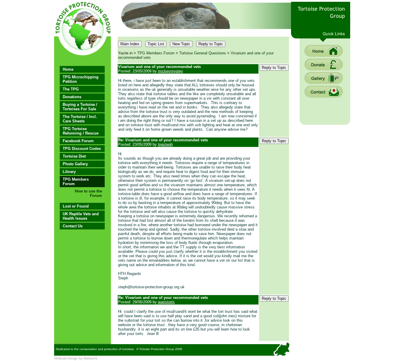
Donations (72, 97)
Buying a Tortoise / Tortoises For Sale (80, 106)
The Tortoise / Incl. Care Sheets (80, 118)
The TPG (71, 89)
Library (69, 171)
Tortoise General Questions (202, 53)
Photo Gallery (75, 164)
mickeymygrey (170, 71)
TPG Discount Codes (82, 148)
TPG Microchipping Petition (80, 79)
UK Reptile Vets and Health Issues (81, 216)
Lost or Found (76, 206)
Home (68, 69)
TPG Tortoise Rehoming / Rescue (80, 131)
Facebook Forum (78, 141)
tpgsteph (165, 144)
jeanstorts (166, 302)
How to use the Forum (88, 193)
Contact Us (73, 226)
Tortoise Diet (74, 156)
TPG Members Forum (76, 181)
